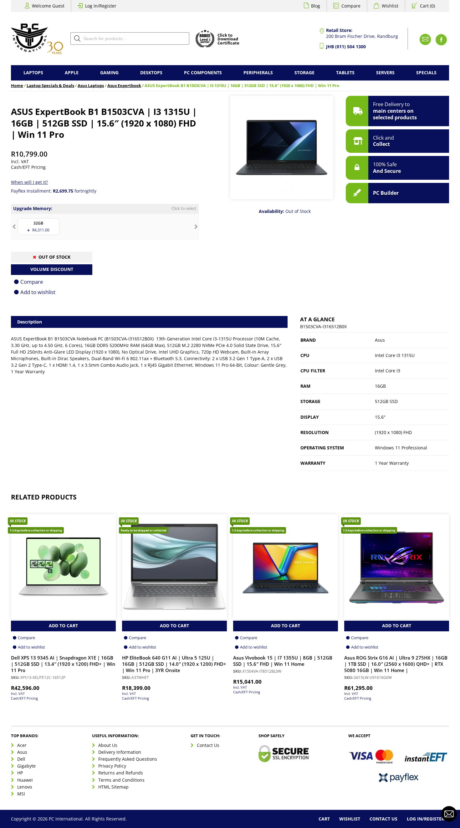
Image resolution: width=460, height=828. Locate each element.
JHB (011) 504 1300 (346, 46)
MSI (21, 794)
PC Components (203, 72)
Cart (324, 819)
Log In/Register (100, 6)
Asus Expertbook (124, 85)
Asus (22, 752)
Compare (350, 6)
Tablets (345, 72)
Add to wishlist (37, 292)
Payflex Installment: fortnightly (53, 191)
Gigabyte (26, 766)
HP (20, 773)
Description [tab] (29, 322)
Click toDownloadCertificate (228, 39)
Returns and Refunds (120, 773)
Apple (72, 72)
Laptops (33, 72)
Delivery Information (119, 752)
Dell (21, 759)
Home (17, 85)
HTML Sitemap (113, 787)
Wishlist (390, 6)
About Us (107, 745)
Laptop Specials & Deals (50, 85)
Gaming (109, 72)
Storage (304, 72)
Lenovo (24, 787)
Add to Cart (63, 626)
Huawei (25, 780)
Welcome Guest (48, 6)
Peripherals (258, 72)
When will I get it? (29, 182)
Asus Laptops (91, 85)
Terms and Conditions (121, 780)
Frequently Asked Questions (127, 759)
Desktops (151, 72)
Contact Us (208, 745)
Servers (385, 72)
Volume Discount (51, 269)
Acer (22, 745)
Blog (315, 6)
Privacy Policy (112, 766)
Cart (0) (427, 6)
